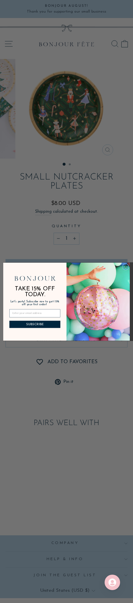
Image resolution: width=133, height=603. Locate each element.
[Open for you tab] (112, 582)
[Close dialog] (125, 266)
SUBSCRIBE (35, 324)
